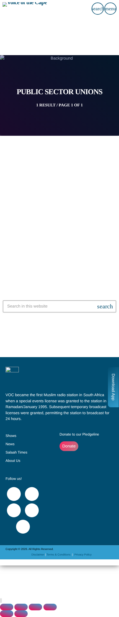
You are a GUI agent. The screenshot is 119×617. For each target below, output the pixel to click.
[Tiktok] (23, 527)
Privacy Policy (83, 554)
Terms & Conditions (58, 554)
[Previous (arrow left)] (6, 613)
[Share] (35, 607)
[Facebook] (14, 494)
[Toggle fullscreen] (21, 607)
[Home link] (24, 8)
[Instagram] (32, 510)
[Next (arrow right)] (21, 613)
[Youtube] (14, 510)
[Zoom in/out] (6, 607)
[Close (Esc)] (50, 607)
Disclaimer (38, 554)
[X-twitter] (32, 494)
